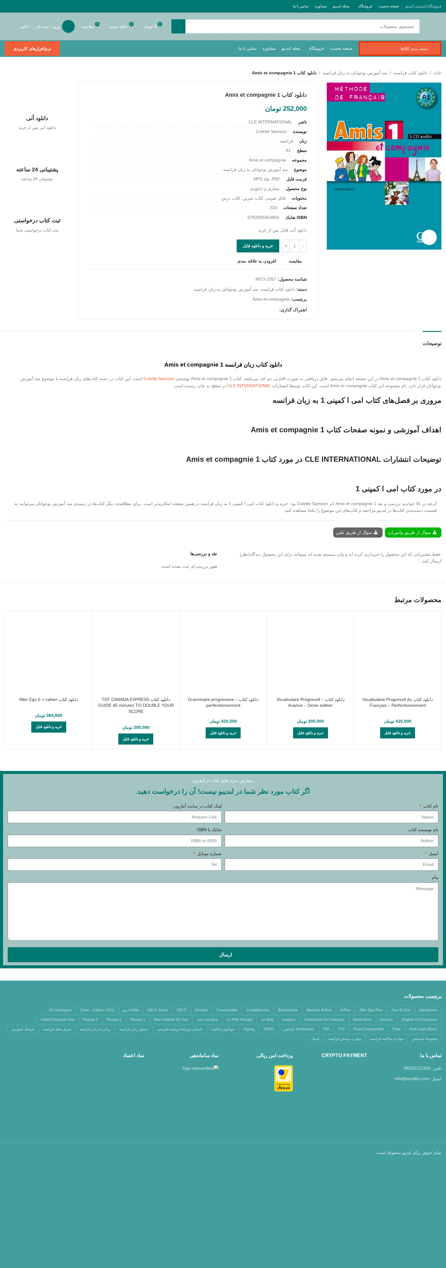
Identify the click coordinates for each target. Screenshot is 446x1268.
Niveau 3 (90, 1019)
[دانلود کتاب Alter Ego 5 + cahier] (49, 655)
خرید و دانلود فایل (258, 245)
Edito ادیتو (131, 1010)
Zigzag (249, 1029)
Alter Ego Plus (371, 1010)
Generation (362, 1019)
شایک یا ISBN (209, 829)
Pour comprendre (369, 1029)
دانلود (25, 26)
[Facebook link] (55, 6)
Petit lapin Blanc (423, 1029)
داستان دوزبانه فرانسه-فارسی (180, 1029)
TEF (326, 1029)
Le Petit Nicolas (240, 1019)
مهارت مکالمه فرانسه (386, 1039)
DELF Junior (157, 1010)
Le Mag (267, 1019)
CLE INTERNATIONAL (249, 385)
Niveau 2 (114, 1019)
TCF (341, 1029)
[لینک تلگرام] (8, 6)
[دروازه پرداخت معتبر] (283, 1077)
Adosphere (428, 1010)
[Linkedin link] (253, 310)
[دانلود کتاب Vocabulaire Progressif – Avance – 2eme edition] (310, 655)
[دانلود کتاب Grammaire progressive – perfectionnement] (223, 655)
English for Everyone (419, 1019)
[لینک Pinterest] (24, 6)
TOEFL (269, 1029)
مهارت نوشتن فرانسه (344, 1039)
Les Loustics (207, 1019)
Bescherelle (288, 1010)
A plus (345, 1010)
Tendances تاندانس (299, 1029)
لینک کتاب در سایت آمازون (198, 805)
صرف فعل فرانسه (57, 1029)
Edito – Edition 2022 (97, 1010)
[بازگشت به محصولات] (15, 72)
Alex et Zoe (400, 1010)
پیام (435, 877)
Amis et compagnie (271, 299)
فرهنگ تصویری (22, 1029)
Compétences (257, 1010)
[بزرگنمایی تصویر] (429, 237)
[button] (397, 732)
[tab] (432, 340)
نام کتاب (430, 805)
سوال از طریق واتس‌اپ (410, 532)
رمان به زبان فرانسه (95, 1029)
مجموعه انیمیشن (424, 1039)
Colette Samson (158, 378)
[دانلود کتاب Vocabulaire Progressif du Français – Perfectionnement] (397, 655)
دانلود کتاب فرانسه (411, 72)
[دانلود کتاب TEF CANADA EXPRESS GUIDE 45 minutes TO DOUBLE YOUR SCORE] (136, 655)
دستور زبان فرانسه (133, 1029)
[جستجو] (178, 26)
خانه (437, 72)
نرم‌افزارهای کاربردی (32, 48)
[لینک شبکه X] (47, 6)
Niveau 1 (137, 1019)
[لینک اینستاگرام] (39, 6)
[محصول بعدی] (8, 72)
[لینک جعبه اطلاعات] (37, 108)
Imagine (289, 1019)
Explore (386, 1019)
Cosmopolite (227, 1010)
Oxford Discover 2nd (57, 1019)
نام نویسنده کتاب (423, 829)
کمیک (315, 1039)
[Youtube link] (32, 6)
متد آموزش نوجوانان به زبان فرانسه (355, 72)
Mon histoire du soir (171, 1019)
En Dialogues (60, 1010)
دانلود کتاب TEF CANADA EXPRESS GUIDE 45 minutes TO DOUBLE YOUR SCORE (136, 705)
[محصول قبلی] (23, 72)
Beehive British (319, 1010)
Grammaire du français (324, 1019)
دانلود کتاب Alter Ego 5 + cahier (48, 699)
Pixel (396, 1029)
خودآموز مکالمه (223, 1029)
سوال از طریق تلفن (354, 532)
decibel (201, 1010)
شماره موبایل (209, 853)
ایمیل (433, 853)
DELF (181, 1010)
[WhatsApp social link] (16, 6)
